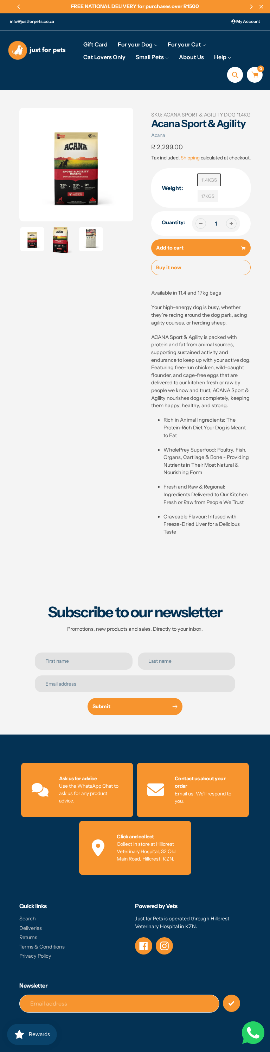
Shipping (190, 157)
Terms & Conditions (42, 947)
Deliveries (30, 928)
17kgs (207, 196)
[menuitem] (95, 44)
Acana (158, 135)
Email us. (185, 793)
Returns (28, 937)
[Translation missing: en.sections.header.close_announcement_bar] (261, 6)
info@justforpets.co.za (32, 21)
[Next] (251, 6)
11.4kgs (209, 180)
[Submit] (231, 1003)
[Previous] (18, 6)
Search (27, 918)
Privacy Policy (35, 956)
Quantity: (173, 222)
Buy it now (168, 267)
